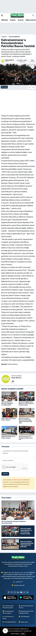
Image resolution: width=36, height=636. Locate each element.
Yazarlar (21, 20)
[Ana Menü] (2, 15)
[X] (11, 592)
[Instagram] (14, 592)
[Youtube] (21, 592)
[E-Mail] (12, 381)
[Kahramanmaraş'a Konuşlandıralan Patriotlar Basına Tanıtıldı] (18, 74)
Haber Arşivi (24, 622)
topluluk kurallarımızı (17, 479)
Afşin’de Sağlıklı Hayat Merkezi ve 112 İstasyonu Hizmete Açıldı (26, 403)
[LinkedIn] (18, 592)
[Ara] (33, 15)
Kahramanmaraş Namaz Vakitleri (8, 612)
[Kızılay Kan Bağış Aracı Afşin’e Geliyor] (9, 430)
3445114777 (19, 582)
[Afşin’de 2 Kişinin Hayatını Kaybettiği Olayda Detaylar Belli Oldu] (27, 412)
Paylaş (5, 87)
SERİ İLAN (4, 20)
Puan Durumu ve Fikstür (8, 617)
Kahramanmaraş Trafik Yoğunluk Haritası (26, 612)
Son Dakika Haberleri (10, 622)
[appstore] (10, 597)
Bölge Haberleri (14, 36)
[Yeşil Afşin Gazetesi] (17, 15)
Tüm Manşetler (25, 616)
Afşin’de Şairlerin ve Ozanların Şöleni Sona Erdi (26, 438)
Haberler (4, 36)
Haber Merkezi (16, 377)
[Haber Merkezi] (5, 379)
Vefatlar (13, 20)
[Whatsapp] (24, 592)
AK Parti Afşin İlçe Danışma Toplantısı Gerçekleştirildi (7, 403)
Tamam (22, 633)
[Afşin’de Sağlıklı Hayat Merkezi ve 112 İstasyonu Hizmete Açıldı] (27, 396)
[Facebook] (8, 592)
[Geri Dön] (5, 630)
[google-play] (26, 597)
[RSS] (27, 592)
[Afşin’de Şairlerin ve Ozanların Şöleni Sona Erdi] (27, 430)
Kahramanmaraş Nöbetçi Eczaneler (8, 606)
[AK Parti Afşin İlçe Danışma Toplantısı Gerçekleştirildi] (9, 396)
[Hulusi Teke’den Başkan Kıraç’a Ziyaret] (9, 412)
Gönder (5, 474)
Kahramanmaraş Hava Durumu (26, 606)
